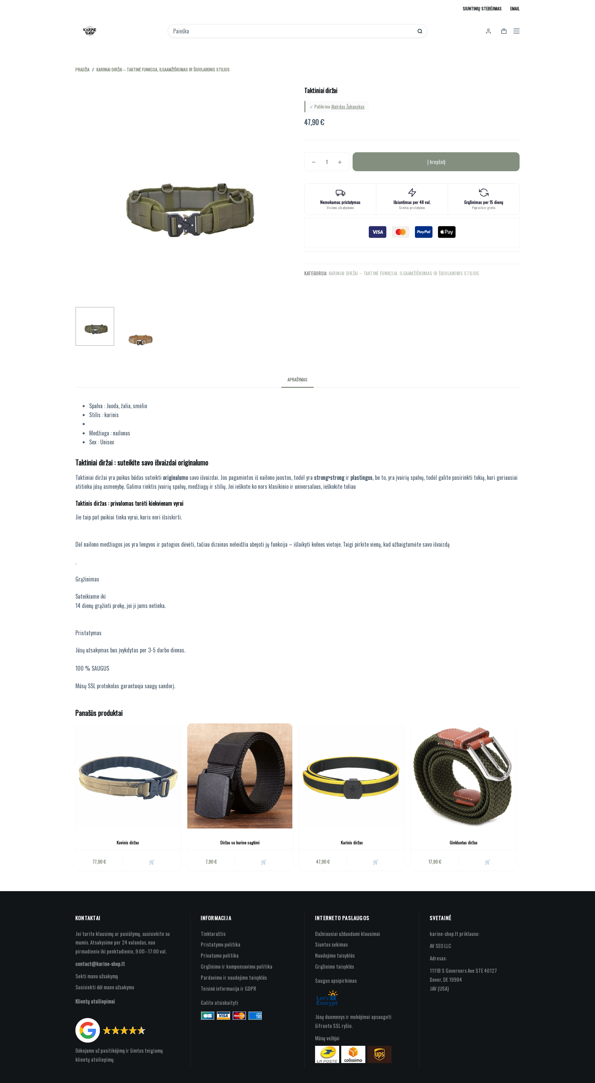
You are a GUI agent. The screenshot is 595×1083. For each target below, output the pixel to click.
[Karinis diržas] (351, 775)
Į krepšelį (436, 161)
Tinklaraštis (213, 933)
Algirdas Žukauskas (348, 106)
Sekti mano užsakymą (96, 976)
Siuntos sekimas (331, 944)
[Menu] (516, 31)
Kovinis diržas (128, 842)
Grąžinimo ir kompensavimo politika (236, 966)
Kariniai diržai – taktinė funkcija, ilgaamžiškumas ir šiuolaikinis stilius (404, 273)
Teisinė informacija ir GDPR (228, 988)
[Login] (488, 31)
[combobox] (293, 31)
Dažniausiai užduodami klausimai (347, 933)
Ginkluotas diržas (464, 842)
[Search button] (420, 31)
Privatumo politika (220, 955)
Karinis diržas (352, 842)
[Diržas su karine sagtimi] (239, 775)
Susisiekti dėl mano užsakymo (104, 987)
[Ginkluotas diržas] (463, 775)
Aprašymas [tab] (297, 379)
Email (515, 8)
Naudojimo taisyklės (335, 955)
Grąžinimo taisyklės (334, 966)
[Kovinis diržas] (127, 775)
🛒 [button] (152, 861)
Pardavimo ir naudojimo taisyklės (234, 977)
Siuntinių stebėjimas (482, 8)
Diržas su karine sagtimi (240, 842)
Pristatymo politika (220, 944)
